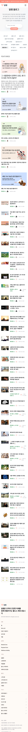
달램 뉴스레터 (23, 47)
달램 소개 (13, 36)
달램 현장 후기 (19, 41)
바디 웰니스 (13, 47)
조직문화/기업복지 (15, 44)
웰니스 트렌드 (4, 44)
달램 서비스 (21, 36)
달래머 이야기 (20, 39)
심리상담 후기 (14, 50)
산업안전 (25, 44)
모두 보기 (6, 36)
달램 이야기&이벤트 (9, 39)
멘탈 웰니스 (4, 47)
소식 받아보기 (14, 28)
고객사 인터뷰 (9, 41)
